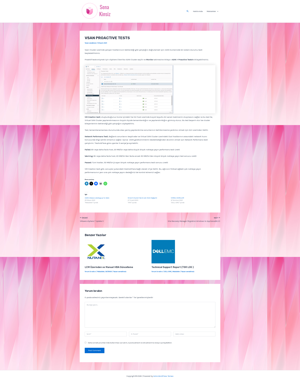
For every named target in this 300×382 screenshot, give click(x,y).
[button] (188, 11)
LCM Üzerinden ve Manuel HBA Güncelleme (109, 267)
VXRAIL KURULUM (177, 198)
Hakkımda (198, 11)
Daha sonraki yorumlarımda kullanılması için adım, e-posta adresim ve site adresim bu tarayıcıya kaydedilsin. (130, 343)
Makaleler (211, 11)
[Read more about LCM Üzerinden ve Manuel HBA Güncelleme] (96, 251)
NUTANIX (108, 272)
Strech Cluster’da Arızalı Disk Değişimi (142, 198)
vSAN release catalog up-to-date (97, 198)
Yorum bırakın (90, 272)
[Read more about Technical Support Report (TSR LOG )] (163, 251)
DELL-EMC (168, 272)
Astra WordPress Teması (163, 376)
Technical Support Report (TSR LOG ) (173, 267)
